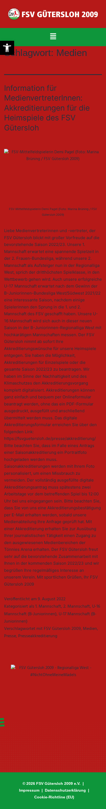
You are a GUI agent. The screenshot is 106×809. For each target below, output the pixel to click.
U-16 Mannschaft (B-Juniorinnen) (52, 610)
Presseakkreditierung (37, 636)
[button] (53, 37)
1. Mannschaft (48, 606)
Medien (90, 628)
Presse (10, 636)
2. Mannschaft (76, 606)
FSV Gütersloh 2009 (62, 628)
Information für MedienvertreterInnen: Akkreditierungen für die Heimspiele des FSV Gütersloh (47, 107)
